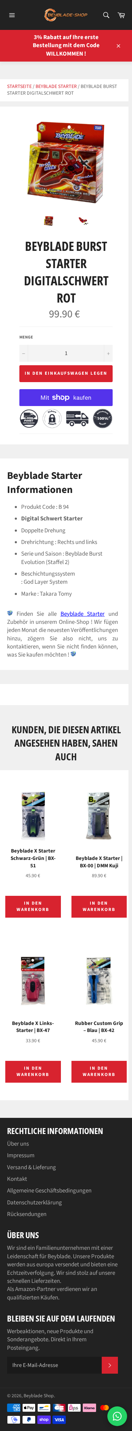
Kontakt (17, 1179)
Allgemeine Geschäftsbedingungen (49, 1190)
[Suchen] (106, 15)
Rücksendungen (26, 1214)
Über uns (18, 1144)
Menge (26, 337)
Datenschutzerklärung (34, 1202)
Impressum (20, 1155)
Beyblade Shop (39, 1395)
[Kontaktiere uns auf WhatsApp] (117, 1416)
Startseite (19, 86)
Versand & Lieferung (31, 1167)
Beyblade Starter (56, 86)
